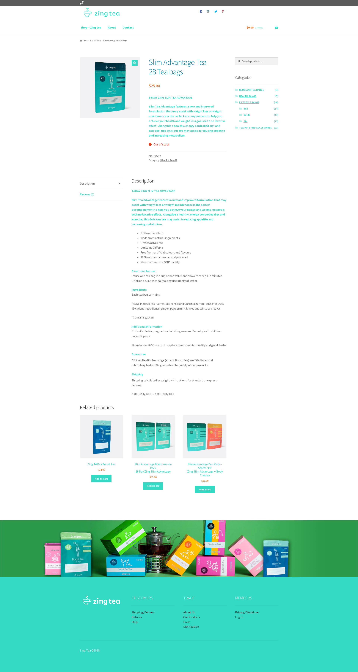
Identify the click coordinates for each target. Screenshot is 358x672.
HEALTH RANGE (95, 40)
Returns (137, 617)
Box (246, 108)
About (112, 27)
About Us (189, 612)
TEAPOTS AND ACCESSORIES (255, 127)
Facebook (200, 11)
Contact (128, 27)
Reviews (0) (87, 194)
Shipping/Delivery (143, 612)
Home (85, 40)
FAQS (135, 622)
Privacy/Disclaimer (247, 612)
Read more (153, 485)
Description (87, 183)
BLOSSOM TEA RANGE (251, 89)
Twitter (215, 11)
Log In (239, 617)
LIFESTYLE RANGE (249, 102)
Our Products (191, 617)
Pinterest (223, 11)
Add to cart (101, 478)
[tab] (101, 183)
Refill (247, 115)
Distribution (191, 626)
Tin (245, 121)
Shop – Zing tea (91, 27)
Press (186, 622)
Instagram (208, 11)
